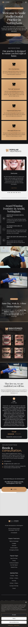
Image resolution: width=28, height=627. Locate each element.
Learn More (14, 188)
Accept (14, 614)
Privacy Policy (16, 625)
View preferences (14, 622)
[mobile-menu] (25, 2)
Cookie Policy (10, 625)
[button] (26, 602)
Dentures (14, 173)
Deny (14, 618)
